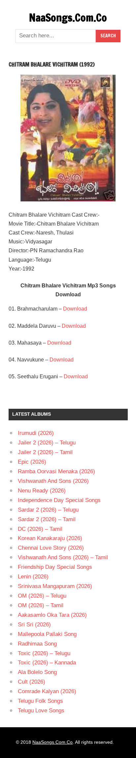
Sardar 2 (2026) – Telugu (48, 510)
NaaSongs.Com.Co (68, 17)
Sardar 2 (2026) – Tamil (47, 519)
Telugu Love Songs (41, 710)
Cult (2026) (31, 682)
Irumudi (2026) (36, 433)
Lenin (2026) (33, 576)
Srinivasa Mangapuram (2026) (55, 586)
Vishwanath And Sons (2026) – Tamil (63, 557)
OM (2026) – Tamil (40, 605)
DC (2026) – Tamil (40, 529)
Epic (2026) (32, 462)
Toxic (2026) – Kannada (47, 662)
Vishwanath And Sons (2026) (53, 481)
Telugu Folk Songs (40, 701)
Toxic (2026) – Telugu (44, 653)
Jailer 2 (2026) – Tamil (45, 452)
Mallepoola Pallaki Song (47, 634)
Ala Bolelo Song (37, 672)
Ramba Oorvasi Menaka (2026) (56, 471)
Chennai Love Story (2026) (51, 548)
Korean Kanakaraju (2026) (50, 538)
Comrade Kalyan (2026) (47, 691)
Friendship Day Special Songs (55, 567)
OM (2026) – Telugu (42, 596)
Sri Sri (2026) (34, 624)
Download (75, 309)
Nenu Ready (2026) (42, 490)
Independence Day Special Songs (59, 500)
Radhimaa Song (37, 644)
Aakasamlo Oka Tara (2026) (52, 615)
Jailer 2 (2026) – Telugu (47, 443)
